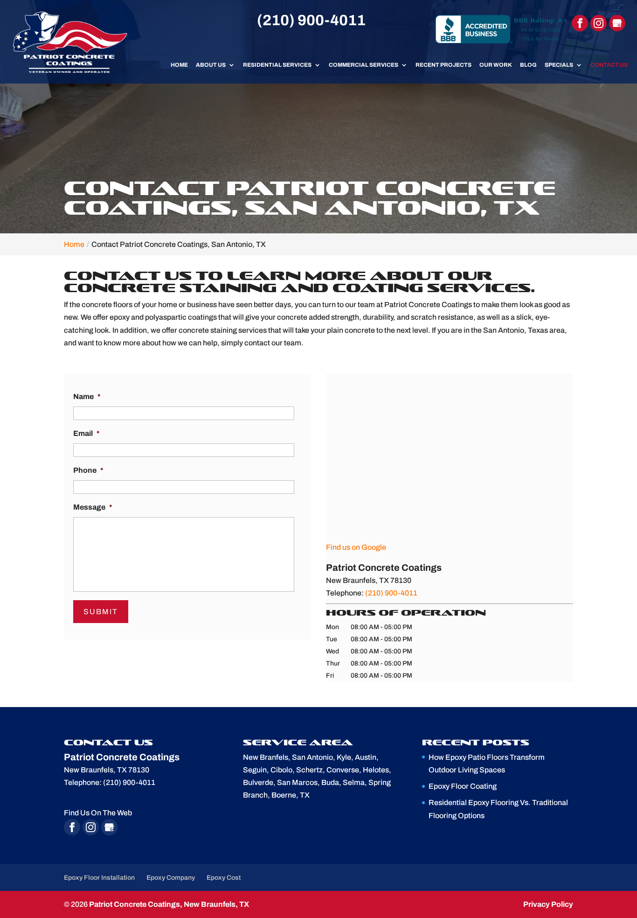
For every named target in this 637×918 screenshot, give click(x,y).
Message (92, 507)
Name (87, 396)
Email (86, 433)
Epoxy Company (170, 877)
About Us (211, 65)
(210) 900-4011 (311, 20)
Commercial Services (363, 65)
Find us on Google (356, 547)
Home (179, 65)
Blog (528, 65)
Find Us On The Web (98, 813)
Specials (559, 65)
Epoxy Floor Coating (463, 786)
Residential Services (277, 65)
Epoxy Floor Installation (99, 877)
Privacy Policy (548, 904)
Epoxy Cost (224, 877)
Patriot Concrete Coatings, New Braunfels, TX (169, 904)
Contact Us (609, 65)
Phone (88, 470)
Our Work (495, 65)
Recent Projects (443, 65)
